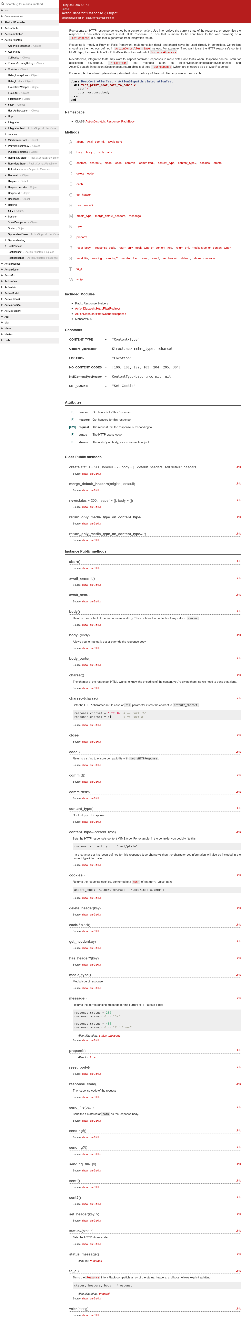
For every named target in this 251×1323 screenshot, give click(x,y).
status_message (204, 258)
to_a (79, 269)
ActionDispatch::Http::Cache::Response (100, 314)
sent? (155, 258)
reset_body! (84, 247)
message (135, 216)
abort (79, 141)
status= (185, 258)
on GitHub (95, 473)
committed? (146, 163)
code (118, 163)
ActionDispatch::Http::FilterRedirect (97, 308)
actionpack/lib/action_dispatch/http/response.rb (88, 17)
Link (238, 467)
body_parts (105, 152)
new (79, 226)
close (108, 163)
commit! (130, 163)
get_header (83, 194)
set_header (170, 258)
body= (90, 152)
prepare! (81, 237)
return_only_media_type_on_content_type (145, 247)
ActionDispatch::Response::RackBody (110, 121)
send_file (82, 258)
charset (81, 163)
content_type (166, 163)
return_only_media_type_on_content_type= (203, 247)
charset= (95, 163)
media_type (83, 216)
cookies (205, 163)
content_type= (187, 163)
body (79, 152)
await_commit (96, 141)
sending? (112, 258)
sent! (145, 258)
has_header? (84, 205)
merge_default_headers (110, 216)
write (79, 279)
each (79, 184)
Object (112, 12)
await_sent (115, 141)
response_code (105, 247)
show (85, 473)
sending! (97, 258)
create (218, 163)
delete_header (85, 173)
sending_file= (129, 258)
